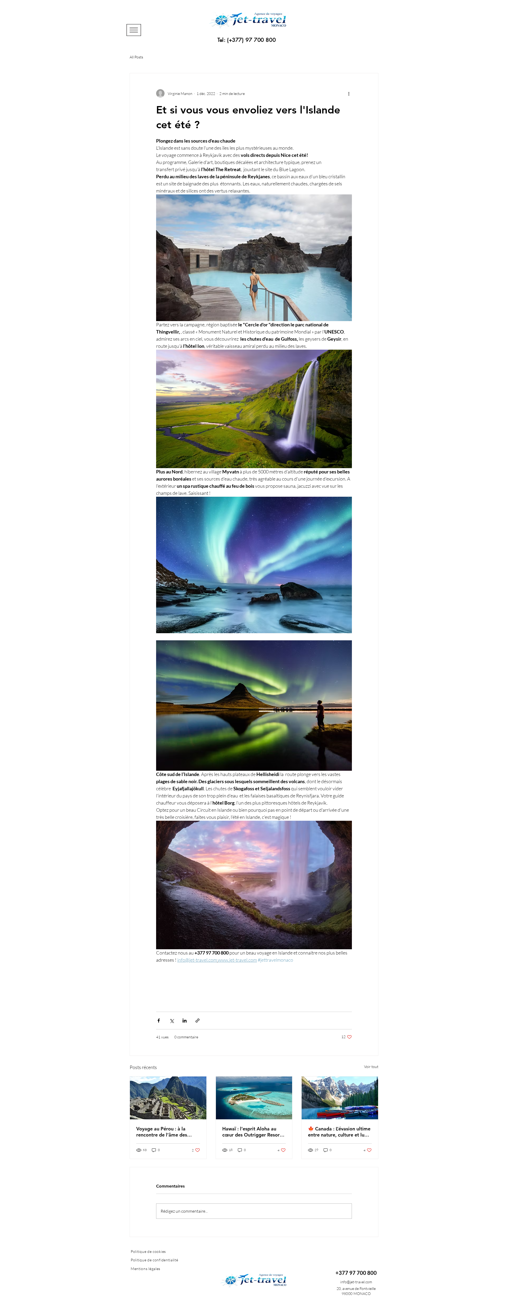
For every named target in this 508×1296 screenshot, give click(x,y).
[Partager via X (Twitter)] (171, 1020)
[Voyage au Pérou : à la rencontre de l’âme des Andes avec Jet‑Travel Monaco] (168, 1097)
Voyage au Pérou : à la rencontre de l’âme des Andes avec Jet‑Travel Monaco (161, 1132)
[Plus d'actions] (349, 93)
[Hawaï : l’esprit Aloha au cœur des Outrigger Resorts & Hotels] (254, 1097)
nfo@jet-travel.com (356, 1282)
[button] (133, 30)
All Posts (136, 57)
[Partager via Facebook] (158, 1020)
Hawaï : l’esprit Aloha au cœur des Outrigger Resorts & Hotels (253, 1132)
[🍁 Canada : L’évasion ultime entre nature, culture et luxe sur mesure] (340, 1097)
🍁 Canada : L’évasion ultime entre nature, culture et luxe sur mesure (339, 1132)
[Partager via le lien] (197, 1020)
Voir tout (371, 1066)
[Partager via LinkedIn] (184, 1020)
